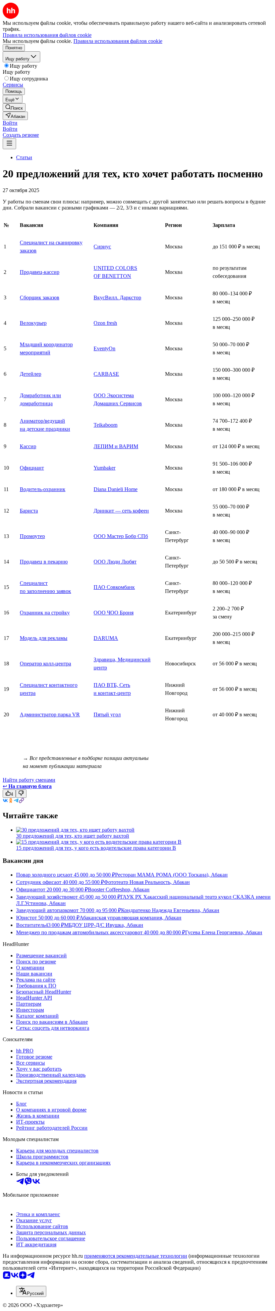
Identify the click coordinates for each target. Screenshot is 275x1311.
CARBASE (106, 374)
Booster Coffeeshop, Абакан (119, 889)
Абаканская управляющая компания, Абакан (130, 917)
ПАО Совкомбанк (114, 587)
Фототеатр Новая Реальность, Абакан (147, 882)
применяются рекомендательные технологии (135, 1256)
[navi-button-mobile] (9, 143)
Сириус (102, 246)
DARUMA (106, 638)
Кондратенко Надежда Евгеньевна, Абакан (170, 910)
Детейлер (30, 374)
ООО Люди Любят (115, 561)
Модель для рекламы (43, 638)
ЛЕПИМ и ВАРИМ (116, 446)
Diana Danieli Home (116, 489)
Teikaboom (105, 425)
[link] (14, 107)
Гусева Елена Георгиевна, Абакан (223, 932)
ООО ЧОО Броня (113, 612)
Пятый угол (107, 714)
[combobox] (31, 1291)
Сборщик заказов (39, 297)
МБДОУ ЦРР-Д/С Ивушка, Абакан (103, 925)
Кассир (28, 446)
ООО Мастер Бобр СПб (121, 536)
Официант (32, 468)
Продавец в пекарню (44, 561)
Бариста (29, 511)
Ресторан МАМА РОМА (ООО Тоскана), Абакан (171, 875)
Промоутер (32, 536)
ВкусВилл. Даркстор (117, 297)
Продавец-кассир (39, 272)
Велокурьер (33, 323)
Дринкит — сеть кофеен (121, 511)
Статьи (24, 157)
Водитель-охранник (42, 489)
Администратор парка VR (50, 714)
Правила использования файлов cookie (117, 41)
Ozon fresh (105, 323)
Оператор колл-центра (45, 663)
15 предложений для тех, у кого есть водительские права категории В (96, 848)
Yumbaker (104, 468)
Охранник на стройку (45, 612)
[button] (10, 123)
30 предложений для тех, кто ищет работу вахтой (72, 836)
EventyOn (104, 348)
